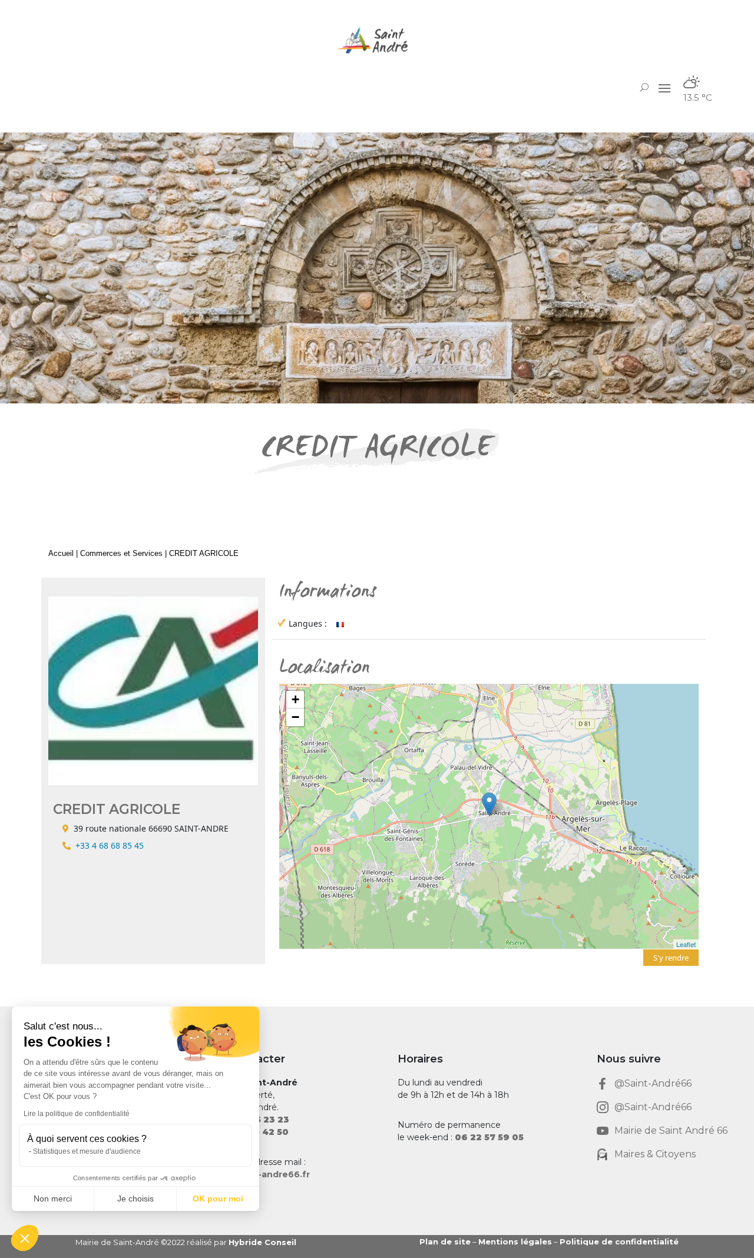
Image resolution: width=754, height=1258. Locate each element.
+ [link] (295, 699)
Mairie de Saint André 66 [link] (670, 1130)
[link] (377, 39)
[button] (664, 87)
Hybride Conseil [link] (262, 1242)
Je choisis (135, 1198)
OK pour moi (218, 1198)
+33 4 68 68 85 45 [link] (109, 845)
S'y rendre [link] (671, 957)
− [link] (295, 717)
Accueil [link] (61, 553)
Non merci (53, 1198)
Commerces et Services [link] (121, 553)
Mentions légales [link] (515, 1241)
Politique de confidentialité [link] (619, 1241)
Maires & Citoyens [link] (655, 1154)
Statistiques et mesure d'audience (87, 1151)
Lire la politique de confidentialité (77, 1114)
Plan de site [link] (445, 1241)
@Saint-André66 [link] (653, 1083)
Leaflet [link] (686, 944)
